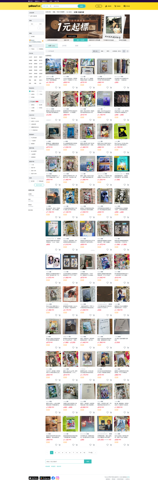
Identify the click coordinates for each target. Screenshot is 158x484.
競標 (76, 45)
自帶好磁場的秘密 (52, 40)
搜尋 (88, 461)
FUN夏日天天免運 (109, 40)
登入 (99, 6)
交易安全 (127, 479)
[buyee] (36, 41)
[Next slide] (60, 66)
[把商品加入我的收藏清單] (56, 88)
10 (84, 452)
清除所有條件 (39, 185)
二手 (89, 45)
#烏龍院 (53, 466)
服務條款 (108, 479)
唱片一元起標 (80, 40)
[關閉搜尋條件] (51, 6)
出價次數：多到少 (116, 51)
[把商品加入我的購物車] (59, 88)
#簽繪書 (47, 466)
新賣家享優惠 (122, 40)
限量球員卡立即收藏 (94, 40)
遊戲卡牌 (66, 40)
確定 (40, 28)
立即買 (64, 45)
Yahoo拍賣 (34, 6)
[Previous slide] (47, 66)
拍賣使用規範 (120, 479)
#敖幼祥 (59, 466)
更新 (128, 477)
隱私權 (113, 479)
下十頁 (90, 452)
